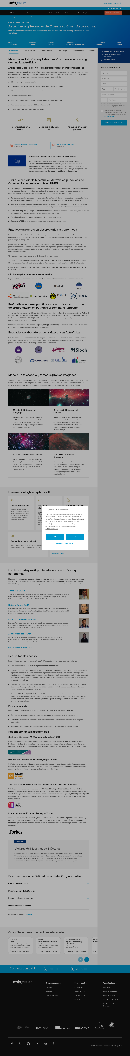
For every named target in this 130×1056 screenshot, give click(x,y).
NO (55, 536)
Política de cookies (52, 529)
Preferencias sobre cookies (65, 543)
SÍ (75, 536)
